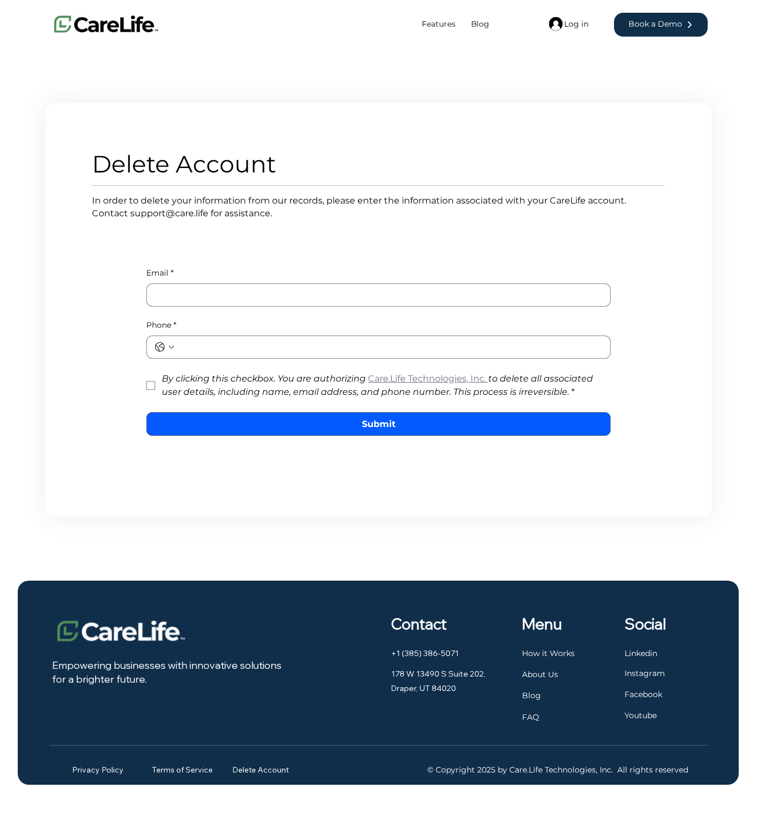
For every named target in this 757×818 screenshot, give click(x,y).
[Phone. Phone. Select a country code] (165, 347)
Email (159, 273)
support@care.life (169, 213)
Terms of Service (183, 770)
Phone (161, 325)
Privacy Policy (98, 770)
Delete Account (260, 770)
